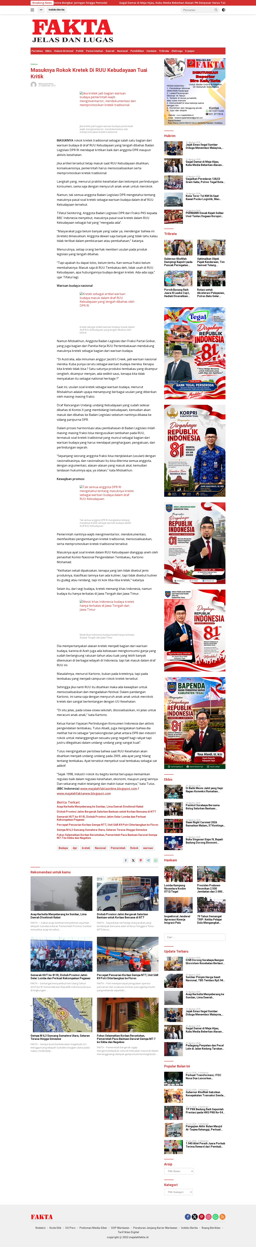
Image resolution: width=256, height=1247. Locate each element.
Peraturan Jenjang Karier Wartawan (155, 1227)
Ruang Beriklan (211, 1227)
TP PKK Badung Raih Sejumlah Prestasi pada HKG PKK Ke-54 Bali (205, 1111)
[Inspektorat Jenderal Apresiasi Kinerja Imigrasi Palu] (178, 905)
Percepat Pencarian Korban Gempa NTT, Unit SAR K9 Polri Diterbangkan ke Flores (107, 824)
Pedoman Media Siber (93, 1227)
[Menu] (33, 10)
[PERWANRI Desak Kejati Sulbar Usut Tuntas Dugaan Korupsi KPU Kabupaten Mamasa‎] (173, 217)
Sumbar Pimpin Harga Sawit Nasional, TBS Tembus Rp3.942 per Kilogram (205, 979)
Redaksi (40, 1227)
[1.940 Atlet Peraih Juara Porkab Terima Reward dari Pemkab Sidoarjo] (173, 1147)
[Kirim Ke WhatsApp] (156, 860)
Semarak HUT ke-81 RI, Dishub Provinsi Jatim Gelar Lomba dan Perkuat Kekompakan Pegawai (101, 818)
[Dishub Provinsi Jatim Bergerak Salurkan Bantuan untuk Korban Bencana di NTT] (128, 893)
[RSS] (222, 1217)
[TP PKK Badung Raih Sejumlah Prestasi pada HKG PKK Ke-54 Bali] (173, 1113)
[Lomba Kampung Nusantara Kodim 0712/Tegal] (178, 874)
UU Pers (70, 1227)
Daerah (110, 51)
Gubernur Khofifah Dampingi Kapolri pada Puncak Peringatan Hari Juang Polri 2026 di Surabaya (178, 262)
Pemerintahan (94, 51)
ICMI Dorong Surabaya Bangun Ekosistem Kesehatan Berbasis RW (205, 962)
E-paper (190, 51)
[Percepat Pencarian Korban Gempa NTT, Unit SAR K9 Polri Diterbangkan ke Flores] (128, 954)
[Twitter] (195, 1217)
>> (41, 9)
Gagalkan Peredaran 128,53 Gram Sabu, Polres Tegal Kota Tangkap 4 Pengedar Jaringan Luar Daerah (204, 180)
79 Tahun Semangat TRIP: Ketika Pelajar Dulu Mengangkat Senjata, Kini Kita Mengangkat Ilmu (209, 919)
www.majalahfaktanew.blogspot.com (84, 793)
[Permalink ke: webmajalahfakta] (34, 84)
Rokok (134, 848)
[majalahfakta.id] (73, 30)
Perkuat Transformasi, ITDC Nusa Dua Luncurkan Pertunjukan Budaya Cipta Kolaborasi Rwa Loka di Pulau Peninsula (204, 1077)
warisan (148, 848)
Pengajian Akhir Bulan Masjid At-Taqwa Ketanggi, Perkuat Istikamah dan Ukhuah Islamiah (205, 1128)
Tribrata (164, 51)
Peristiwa (37, 51)
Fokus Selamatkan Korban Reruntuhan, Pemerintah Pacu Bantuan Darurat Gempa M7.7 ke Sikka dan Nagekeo (107, 836)
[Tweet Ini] (133, 860)
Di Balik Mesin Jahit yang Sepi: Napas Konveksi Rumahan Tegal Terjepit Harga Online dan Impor (205, 790)
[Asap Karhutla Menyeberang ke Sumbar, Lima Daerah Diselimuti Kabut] (61, 893)
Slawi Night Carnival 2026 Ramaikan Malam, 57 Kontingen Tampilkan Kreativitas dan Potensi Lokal (205, 824)
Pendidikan (137, 51)
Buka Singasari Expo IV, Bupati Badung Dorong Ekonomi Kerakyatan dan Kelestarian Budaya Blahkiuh (204, 841)
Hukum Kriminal (63, 51)
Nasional (122, 51)
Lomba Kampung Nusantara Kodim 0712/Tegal (175, 888)
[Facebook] (188, 1217)
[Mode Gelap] (223, 10)
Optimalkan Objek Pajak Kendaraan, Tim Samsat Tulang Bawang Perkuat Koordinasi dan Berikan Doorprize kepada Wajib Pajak (211, 262)
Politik (79, 51)
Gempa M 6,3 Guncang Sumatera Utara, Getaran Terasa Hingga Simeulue (102, 829)
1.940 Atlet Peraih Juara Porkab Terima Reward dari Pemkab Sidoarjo (205, 1145)
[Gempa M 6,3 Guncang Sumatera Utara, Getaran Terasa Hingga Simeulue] (61, 1015)
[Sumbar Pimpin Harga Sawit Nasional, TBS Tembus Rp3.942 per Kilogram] (173, 981)
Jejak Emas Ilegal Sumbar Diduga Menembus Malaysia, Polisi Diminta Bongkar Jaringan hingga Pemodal (204, 146)
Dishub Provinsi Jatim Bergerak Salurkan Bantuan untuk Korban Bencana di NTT (106, 811)
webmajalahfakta (45, 83)
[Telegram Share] (148, 860)
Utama (34, 64)
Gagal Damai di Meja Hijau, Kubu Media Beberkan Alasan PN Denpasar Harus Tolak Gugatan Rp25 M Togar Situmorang (145, 3)
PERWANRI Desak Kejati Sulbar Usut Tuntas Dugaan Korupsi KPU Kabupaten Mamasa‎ (205, 214)
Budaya (63, 848)
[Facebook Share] (126, 860)
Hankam (151, 51)
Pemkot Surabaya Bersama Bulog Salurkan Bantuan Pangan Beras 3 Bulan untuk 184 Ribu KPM (205, 807)
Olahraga (177, 51)
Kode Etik (55, 1227)
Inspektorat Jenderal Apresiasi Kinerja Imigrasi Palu (177, 919)
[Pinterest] (202, 1217)
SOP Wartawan (120, 1227)
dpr (75, 848)
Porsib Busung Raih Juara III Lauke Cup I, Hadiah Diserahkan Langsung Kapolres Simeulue (177, 293)
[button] (216, 10)
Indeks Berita (56, 9)
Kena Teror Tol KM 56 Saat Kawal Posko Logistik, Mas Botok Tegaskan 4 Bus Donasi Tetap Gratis (204, 197)
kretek (86, 848)
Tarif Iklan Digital (128, 1232)
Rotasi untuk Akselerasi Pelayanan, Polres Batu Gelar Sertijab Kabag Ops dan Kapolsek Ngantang (211, 293)
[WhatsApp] (216, 1217)
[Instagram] (209, 1217)
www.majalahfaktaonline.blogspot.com (108, 788)
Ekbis (48, 51)
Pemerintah (118, 848)
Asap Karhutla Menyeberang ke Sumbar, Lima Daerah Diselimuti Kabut (100, 806)
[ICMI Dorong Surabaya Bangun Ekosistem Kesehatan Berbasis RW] (173, 964)
